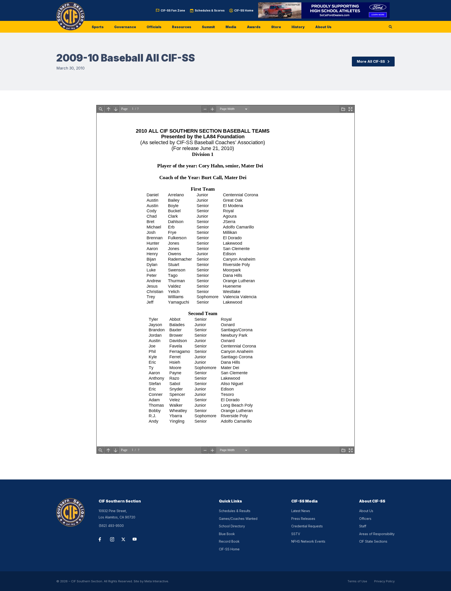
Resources (181, 27)
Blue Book (227, 534)
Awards (253, 27)
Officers (365, 519)
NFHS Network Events (308, 541)
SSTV (295, 534)
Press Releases (303, 519)
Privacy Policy (384, 581)
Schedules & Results (234, 511)
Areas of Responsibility (377, 534)
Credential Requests (307, 526)
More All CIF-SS (371, 61)
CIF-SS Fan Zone (173, 10)
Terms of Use (357, 581)
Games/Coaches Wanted (238, 519)
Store (276, 27)
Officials (154, 27)
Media (231, 27)
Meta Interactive (156, 581)
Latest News (300, 511)
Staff (362, 526)
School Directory (232, 526)
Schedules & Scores (210, 10)
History (298, 27)
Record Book (229, 541)
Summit (208, 27)
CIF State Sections (373, 541)
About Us (323, 27)
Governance (125, 27)
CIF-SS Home (243, 10)
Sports (98, 27)
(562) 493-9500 (111, 526)
